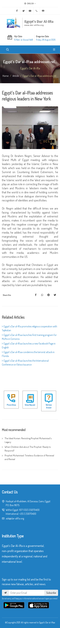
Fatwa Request (30, 405)
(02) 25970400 (32, 509)
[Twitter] (23, 10)
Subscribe (51, 592)
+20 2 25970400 (27, 513)
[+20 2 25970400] (36, 10)
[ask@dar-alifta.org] (43, 10)
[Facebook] (17, 10)
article (15, 75)
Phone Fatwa (11, 405)
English (30, 3)
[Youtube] (30, 10)
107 (21, 509)
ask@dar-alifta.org (15, 518)
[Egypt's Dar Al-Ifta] (30, 23)
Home (6, 75)
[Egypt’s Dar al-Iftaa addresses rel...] (35, 295)
